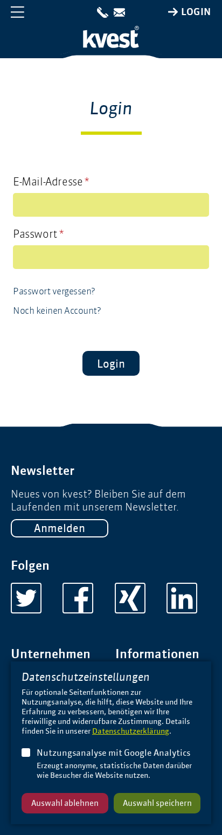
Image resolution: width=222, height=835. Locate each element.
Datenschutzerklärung (130, 731)
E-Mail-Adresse (50, 181)
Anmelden (59, 528)
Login (196, 12)
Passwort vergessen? (54, 291)
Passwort (38, 233)
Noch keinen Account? (57, 310)
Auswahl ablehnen (65, 803)
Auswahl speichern (157, 803)
